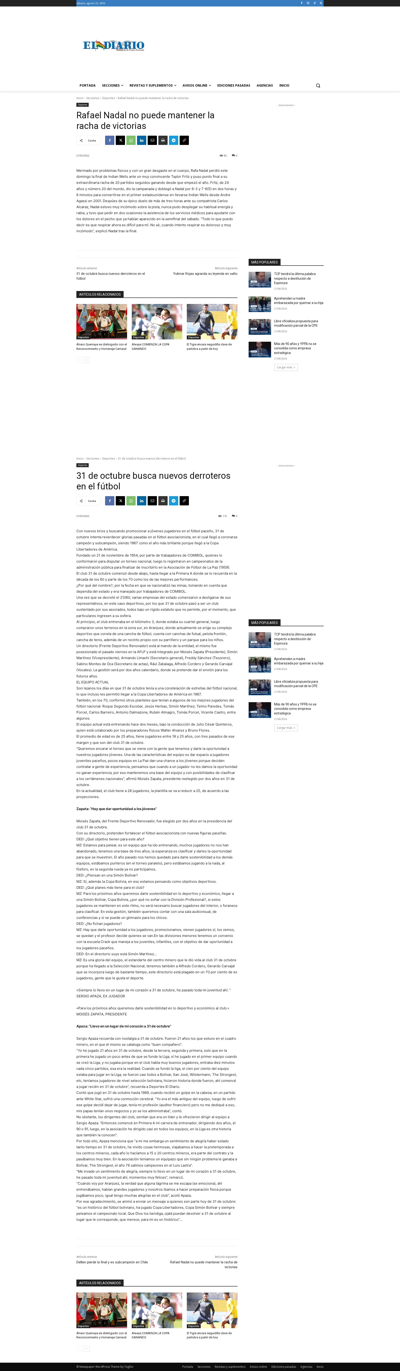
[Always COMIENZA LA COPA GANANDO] (157, 321)
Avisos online (258, 1367)
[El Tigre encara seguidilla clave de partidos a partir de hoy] (212, 321)
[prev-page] (79, 360)
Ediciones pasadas (284, 1367)
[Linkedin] (141, 140)
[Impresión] (163, 140)
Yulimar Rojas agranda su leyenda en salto (205, 274)
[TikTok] (314, 3)
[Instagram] (308, 3)
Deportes (108, 98)
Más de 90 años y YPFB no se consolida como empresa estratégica (295, 348)
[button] (318, 85)
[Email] (152, 140)
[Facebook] (301, 3)
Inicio (79, 98)
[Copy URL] (184, 140)
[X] (321, 3)
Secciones (92, 98)
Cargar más (284, 367)
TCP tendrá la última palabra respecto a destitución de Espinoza (295, 278)
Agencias (306, 1367)
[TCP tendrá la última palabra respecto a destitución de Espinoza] (260, 280)
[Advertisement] (237, 45)
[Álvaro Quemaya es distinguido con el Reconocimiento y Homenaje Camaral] (101, 321)
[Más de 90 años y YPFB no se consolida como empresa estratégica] (260, 349)
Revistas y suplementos (230, 1367)
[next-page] (87, 360)
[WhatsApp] (131, 140)
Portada (187, 1367)
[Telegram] (173, 140)
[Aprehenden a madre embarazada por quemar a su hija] (260, 304)
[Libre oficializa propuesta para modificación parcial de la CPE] (260, 327)
